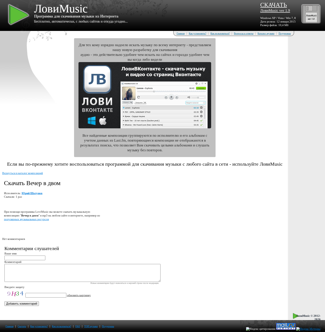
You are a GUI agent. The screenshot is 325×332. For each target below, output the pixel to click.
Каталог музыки (266, 33)
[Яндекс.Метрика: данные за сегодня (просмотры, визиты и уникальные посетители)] (308, 329)
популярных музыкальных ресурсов (26, 219)
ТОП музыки (91, 326)
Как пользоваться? (220, 33)
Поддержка (285, 33)
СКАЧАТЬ (275, 7)
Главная (181, 33)
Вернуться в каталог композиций (22, 173)
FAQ (77, 326)
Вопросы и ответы (243, 33)
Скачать (22, 326)
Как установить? (197, 33)
